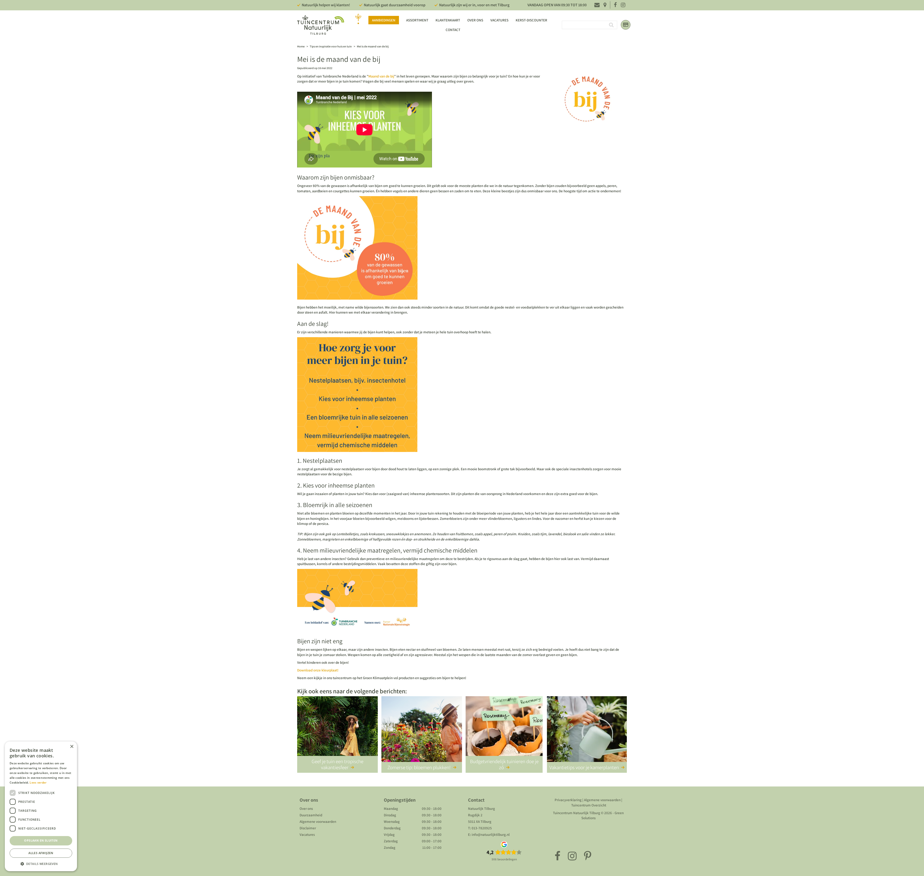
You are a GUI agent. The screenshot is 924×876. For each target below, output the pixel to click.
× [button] (71, 746)
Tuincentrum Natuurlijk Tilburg (576, 813)
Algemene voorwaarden (318, 821)
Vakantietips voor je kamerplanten (584, 767)
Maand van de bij (381, 76)
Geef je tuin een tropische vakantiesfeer (337, 764)
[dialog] (41, 806)
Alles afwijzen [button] (40, 853)
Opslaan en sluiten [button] (41, 840)
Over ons (306, 808)
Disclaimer (308, 828)
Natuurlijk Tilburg (481, 808)
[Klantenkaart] (625, 25)
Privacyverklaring (568, 800)
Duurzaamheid (311, 815)
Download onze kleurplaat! (318, 670)
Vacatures (307, 834)
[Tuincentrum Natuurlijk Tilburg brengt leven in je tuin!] (321, 24)
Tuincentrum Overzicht (588, 805)
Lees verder (38, 782)
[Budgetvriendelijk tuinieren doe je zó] (504, 730)
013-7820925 (482, 828)
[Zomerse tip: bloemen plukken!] (421, 730)
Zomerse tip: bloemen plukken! (419, 767)
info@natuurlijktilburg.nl (491, 834)
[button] (41, 863)
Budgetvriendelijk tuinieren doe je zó (504, 764)
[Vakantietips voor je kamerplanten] (587, 730)
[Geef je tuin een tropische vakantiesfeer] (337, 730)
